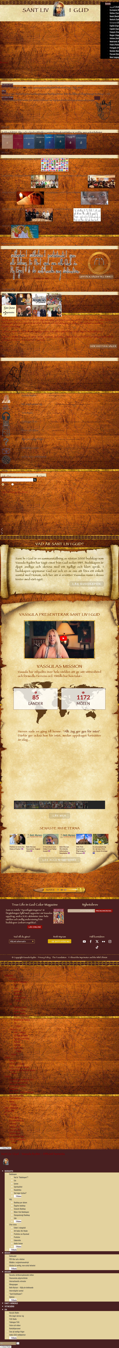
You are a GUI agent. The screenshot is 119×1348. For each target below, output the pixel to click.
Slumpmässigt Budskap (22, 1019)
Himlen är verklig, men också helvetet (22, 1070)
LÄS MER (59, 815)
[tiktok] (97, 947)
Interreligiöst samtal (16, 1095)
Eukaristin (17, 1044)
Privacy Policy (44, 957)
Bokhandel (12, 1060)
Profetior (17, 1041)
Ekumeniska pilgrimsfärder (18, 1082)
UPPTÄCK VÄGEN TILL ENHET (96, 277)
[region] (59, 515)
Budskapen (13, 978)
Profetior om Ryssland (21, 1038)
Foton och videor (15, 1130)
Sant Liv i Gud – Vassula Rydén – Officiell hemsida (33, 1153)
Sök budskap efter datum (15, 492)
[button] (59, 529)
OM (6, 1114)
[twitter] (97, 941)
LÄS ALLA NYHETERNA (59, 860)
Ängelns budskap (19, 1010)
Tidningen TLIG (14, 1126)
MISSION (8, 1076)
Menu (5, 62)
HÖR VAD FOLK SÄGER (103, 346)
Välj (10, 1004)
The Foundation (59, 957)
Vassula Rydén (14, 1117)
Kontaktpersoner (15, 1133)
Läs (15, 985)
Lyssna (16, 988)
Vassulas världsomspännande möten (21, 1079)
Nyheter (12, 1101)
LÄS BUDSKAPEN (86, 583)
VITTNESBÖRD (9, 1111)
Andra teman (18, 1048)
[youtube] (84, 941)
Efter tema (13, 1029)
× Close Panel (5, 1148)
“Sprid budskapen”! (15, 1098)
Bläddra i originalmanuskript (19, 1067)
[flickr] (103, 941)
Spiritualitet (18, 991)
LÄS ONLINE (35, 927)
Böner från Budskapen (21, 1016)
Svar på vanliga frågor (16, 1136)
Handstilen (17, 994)
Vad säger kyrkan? (20, 997)
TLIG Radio (13, 1123)
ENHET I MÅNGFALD (11, 1107)
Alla (7, 484)
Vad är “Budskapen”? (21, 982)
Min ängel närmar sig (16, 1120)
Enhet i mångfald (20, 1032)
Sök (15, 1022)
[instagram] (109, 941)
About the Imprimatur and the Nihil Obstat (88, 957)
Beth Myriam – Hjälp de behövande (21, 1092)
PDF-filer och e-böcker (17, 1063)
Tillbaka (18, 1000)
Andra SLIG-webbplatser (17, 1139)
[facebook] (90, 941)
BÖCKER (7, 1057)
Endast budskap (22, 484)
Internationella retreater (17, 1085)
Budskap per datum (20, 1007)
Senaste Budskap (20, 1013)
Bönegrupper (13, 1089)
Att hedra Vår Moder (21, 1035)
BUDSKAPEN (9, 975)
